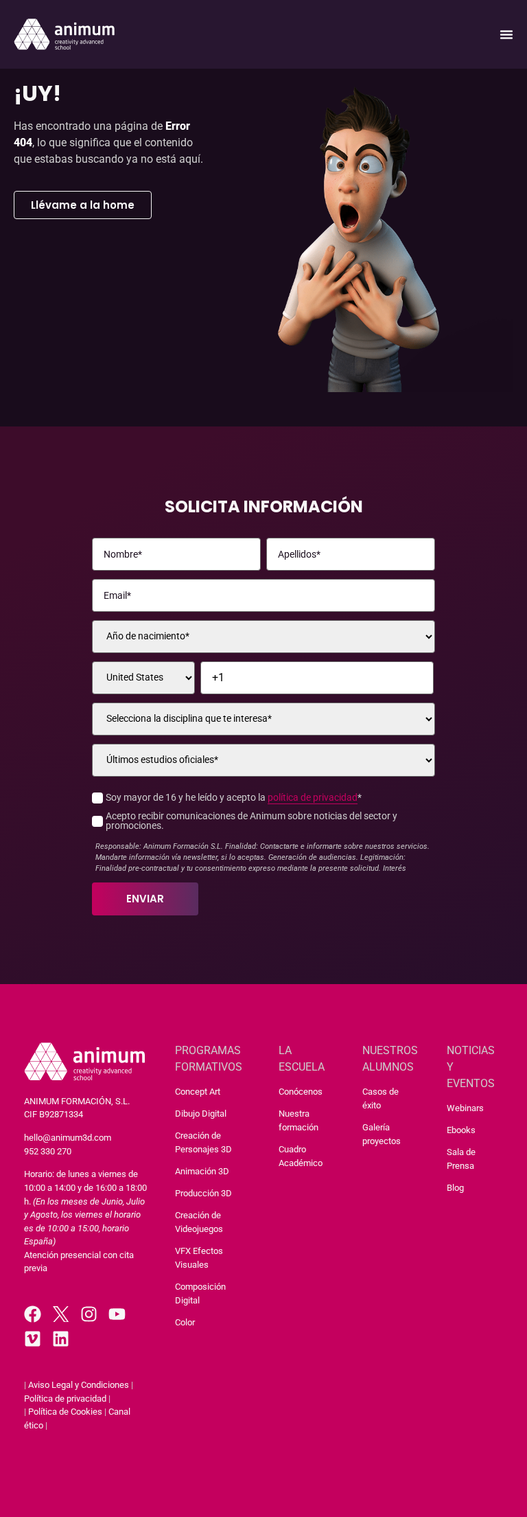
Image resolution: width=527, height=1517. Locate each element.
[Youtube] (117, 1314)
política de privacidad (313, 797)
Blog (455, 1188)
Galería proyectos (381, 1134)
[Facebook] (32, 1314)
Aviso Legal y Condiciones (78, 1385)
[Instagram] (88, 1314)
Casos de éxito (380, 1098)
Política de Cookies (65, 1411)
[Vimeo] (32, 1338)
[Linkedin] (60, 1338)
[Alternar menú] (506, 34)
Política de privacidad (65, 1398)
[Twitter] (60, 1314)
